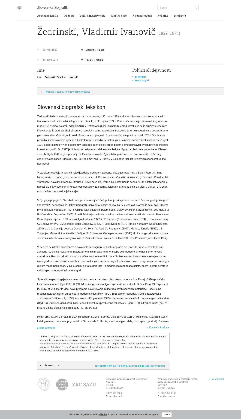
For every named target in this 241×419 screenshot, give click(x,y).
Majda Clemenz (46, 327)
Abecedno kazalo (47, 15)
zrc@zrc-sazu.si (167, 396)
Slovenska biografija (53, 8)
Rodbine (163, 15)
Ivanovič (73, 77)
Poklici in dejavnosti (92, 15)
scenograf (140, 76)
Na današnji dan (142, 15)
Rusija (100, 49)
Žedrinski (50, 77)
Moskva (90, 49)
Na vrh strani (218, 379)
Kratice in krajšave (159, 327)
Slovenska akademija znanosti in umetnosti (126, 379)
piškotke (103, 414)
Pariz (88, 59)
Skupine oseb (118, 15)
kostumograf (142, 80)
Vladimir (61, 77)
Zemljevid (180, 15)
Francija (98, 59)
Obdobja (69, 15)
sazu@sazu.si (115, 396)
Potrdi (167, 414)
